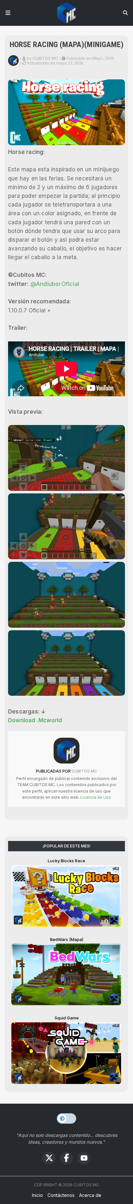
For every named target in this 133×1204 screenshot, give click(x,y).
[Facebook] (66, 1158)
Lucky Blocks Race (66, 860)
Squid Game (67, 1017)
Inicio (37, 1195)
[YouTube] (83, 1158)
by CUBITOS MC (42, 58)
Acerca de (90, 1195)
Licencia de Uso (95, 797)
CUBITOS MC (84, 771)
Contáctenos (61, 1195)
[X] (49, 1158)
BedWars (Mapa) (66, 939)
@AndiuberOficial (54, 284)
